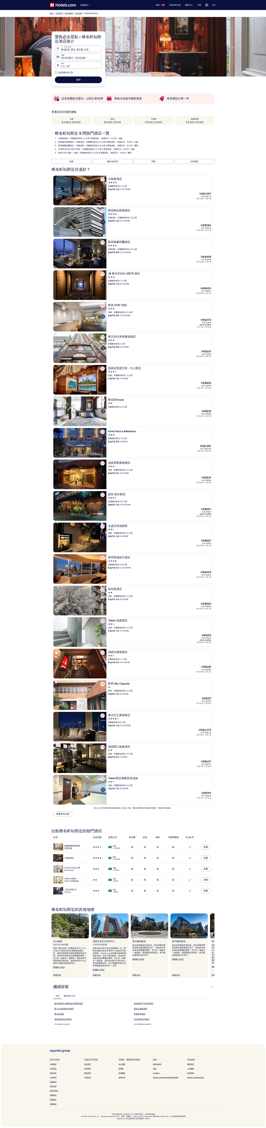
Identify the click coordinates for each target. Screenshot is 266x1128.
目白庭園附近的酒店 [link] (142, 1024)
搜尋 (78, 79)
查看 (206, 847)
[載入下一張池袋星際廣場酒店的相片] (103, 474)
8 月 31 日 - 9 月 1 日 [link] (112, 122)
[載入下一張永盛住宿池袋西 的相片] (103, 537)
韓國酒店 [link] (53, 1100)
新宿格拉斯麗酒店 (66, 142)
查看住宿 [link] (57, 975)
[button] (133, 987)
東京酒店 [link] (79, 13)
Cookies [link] (156, 1073)
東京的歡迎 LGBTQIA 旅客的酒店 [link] (68, 1003)
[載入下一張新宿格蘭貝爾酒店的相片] (103, 253)
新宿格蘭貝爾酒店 (66, 145)
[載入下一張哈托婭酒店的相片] (103, 600)
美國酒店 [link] (53, 1082)
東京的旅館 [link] (59, 1014)
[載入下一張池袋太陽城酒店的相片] (103, 663)
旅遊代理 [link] (122, 1077)
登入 (214, 5)
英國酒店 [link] (53, 1104)
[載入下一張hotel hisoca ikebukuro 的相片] (103, 443)
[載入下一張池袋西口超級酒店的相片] (103, 758)
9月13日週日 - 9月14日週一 (74, 57)
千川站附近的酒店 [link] (62, 1024)
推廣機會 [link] (122, 1073)
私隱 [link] (154, 1069)
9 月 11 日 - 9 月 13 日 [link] (195, 122)
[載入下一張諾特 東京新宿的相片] (103, 506)
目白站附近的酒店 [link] (141, 1019)
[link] (102, 179)
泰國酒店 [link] (53, 1095)
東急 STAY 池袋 (64, 152)
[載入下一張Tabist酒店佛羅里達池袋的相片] (103, 790)
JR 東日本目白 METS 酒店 (69, 149)
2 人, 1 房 (65, 66)
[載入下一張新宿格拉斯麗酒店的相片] (103, 222)
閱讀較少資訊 (59, 967)
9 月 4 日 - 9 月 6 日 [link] (153, 122)
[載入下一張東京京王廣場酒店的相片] (103, 726)
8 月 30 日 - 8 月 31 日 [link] (71, 122)
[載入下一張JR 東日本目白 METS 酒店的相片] (103, 285)
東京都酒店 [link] (69, 13)
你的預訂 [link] (87, 1064)
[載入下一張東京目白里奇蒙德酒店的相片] (103, 348)
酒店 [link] (51, 13)
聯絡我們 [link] (87, 1073)
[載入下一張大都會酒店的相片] (103, 190)
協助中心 (189, 5)
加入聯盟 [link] (122, 1064)
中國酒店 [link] (53, 1064)
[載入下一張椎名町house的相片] (103, 411)
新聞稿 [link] (121, 1069)
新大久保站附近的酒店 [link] (64, 1009)
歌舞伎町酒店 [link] (139, 1014)
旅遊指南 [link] (190, 1073)
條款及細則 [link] (157, 1064)
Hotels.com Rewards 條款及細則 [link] (165, 1077)
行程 (199, 5)
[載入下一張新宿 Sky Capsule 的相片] (103, 695)
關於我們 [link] (190, 1064)
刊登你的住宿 (175, 5)
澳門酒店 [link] (53, 1086)
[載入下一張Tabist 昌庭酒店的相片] (103, 632)
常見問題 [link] (87, 1069)
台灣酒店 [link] (53, 1077)
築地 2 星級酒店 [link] (140, 1009)
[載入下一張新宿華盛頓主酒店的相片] (103, 569)
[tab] (57, 996)
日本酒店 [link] (59, 13)
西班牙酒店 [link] (54, 1091)
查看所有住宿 (62, 814)
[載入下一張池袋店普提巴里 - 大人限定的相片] (103, 380)
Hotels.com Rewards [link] (195, 1077)
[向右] (214, 945)
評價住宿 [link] (87, 1077)
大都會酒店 (63, 138)
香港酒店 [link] (53, 1073)
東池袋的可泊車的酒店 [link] (143, 1003)
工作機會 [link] (190, 1069)
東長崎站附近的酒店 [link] (63, 1019)
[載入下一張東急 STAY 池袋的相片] (103, 316)
